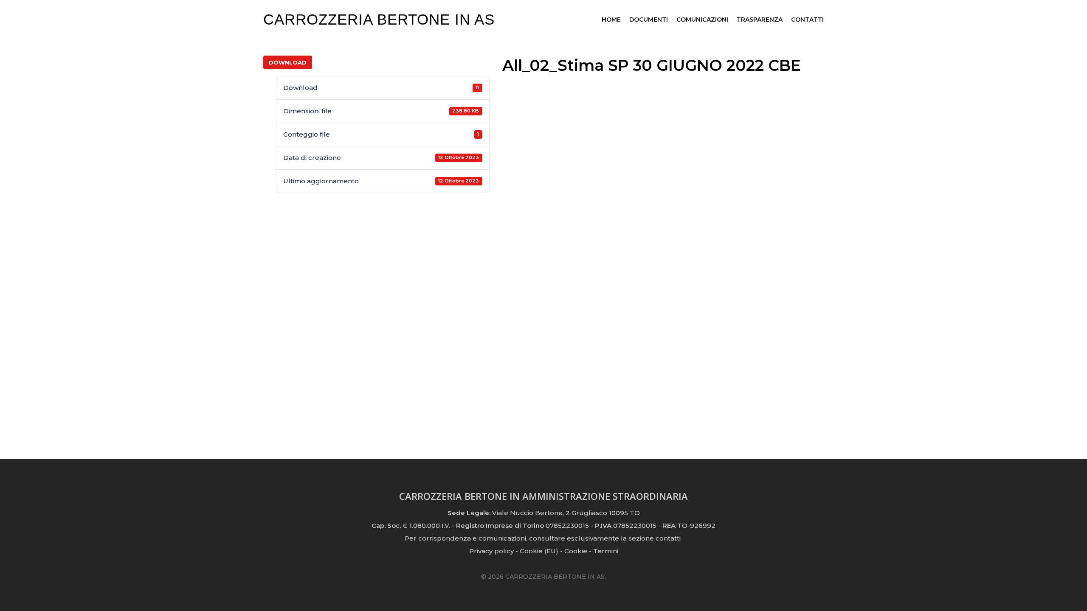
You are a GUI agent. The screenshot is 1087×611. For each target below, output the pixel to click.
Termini (605, 551)
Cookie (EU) (539, 551)
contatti (668, 538)
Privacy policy (491, 551)
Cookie (575, 551)
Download (288, 62)
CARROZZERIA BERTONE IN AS (379, 19)
